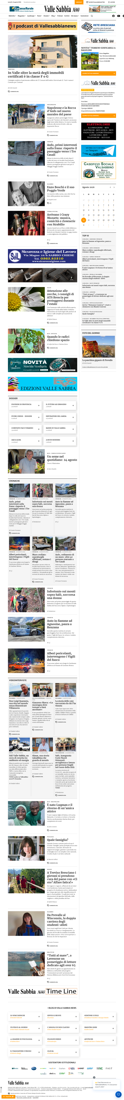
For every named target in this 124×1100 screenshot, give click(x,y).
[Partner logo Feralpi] (62, 1073)
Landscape (30, 16)
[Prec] (110, 187)
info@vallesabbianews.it (91, 1087)
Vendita (85, 54)
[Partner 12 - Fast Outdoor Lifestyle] (109, 1068)
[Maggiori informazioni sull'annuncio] (90, 61)
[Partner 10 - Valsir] (90, 1068)
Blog (53, 16)
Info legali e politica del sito (24, 1097)
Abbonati (79, 2)
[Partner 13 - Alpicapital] (43, 1073)
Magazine (21, 16)
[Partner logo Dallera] (71, 1068)
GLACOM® (35, 1097)
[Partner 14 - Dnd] (53, 1073)
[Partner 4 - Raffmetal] (43, 1068)
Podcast (60, 16)
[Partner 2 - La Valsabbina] (24, 1068)
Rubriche (12, 16)
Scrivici (66, 16)
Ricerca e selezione (87, 90)
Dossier (46, 16)
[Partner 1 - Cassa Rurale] (15, 1068)
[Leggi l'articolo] (42, 51)
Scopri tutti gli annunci (90, 73)
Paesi (39, 16)
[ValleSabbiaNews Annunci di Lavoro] (98, 85)
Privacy (1, 1090)
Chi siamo (74, 16)
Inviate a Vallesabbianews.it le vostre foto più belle (95, 367)
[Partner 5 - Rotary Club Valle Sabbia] (53, 1068)
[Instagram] (118, 16)
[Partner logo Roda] (71, 1073)
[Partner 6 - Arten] (62, 1068)
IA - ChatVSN (7, 1096)
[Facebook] (113, 16)
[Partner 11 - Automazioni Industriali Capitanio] (99, 1068)
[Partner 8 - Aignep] (81, 1068)
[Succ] (114, 187)
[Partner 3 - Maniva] (34, 1068)
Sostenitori (84, 16)
